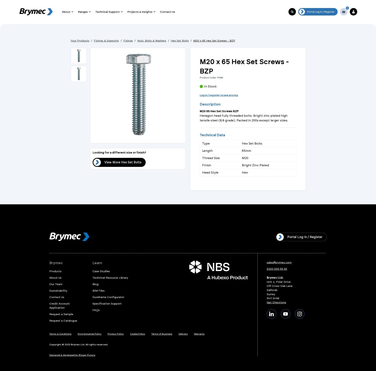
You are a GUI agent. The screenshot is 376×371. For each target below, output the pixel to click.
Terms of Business (161, 334)
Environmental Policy (89, 334)
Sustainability (58, 290)
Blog (95, 284)
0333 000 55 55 (277, 269)
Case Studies (101, 271)
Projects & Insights (139, 12)
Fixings (128, 40)
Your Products (79, 40)
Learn (97, 263)
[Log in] (353, 11)
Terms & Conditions (60, 334)
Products (55, 271)
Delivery (183, 334)
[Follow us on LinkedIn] (271, 314)
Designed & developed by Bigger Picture (72, 355)
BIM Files (98, 290)
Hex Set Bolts (180, 40)
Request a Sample (61, 314)
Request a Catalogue (63, 320)
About (66, 12)
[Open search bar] (292, 11)
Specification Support (107, 303)
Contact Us (167, 12)
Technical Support (107, 12)
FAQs (96, 310)
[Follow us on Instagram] (299, 314)
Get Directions (276, 302)
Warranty (199, 334)
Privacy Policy (116, 334)
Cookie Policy (137, 334)
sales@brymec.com (279, 262)
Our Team (55, 284)
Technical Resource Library (110, 277)
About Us (55, 277)
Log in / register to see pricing (219, 95)
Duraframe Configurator (108, 297)
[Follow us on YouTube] (285, 314)
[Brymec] (36, 11)
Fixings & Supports (106, 40)
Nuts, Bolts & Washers (151, 40)
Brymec (56, 263)
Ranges (83, 12)
